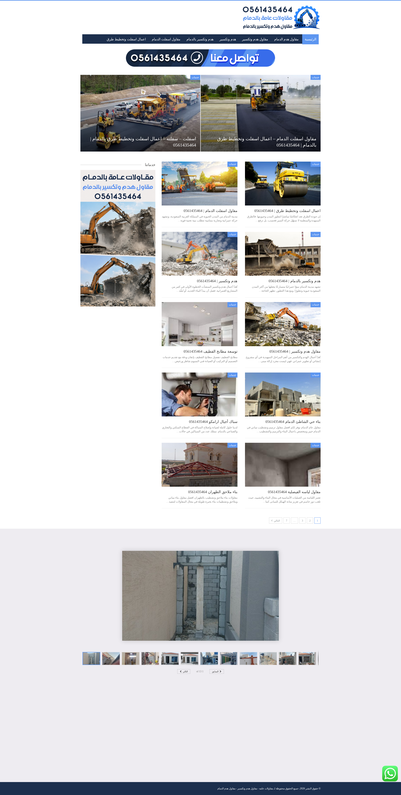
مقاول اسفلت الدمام (166, 39)
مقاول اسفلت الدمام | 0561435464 (210, 211)
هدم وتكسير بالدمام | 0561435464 (295, 281)
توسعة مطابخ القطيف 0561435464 (210, 351)
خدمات (315, 77)
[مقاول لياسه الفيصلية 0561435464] (283, 465)
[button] (112, 658)
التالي (276, 520)
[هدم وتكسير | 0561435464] (199, 254)
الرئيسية (310, 39)
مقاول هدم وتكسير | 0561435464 (295, 351)
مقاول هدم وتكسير (255, 39)
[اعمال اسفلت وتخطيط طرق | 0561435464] (283, 183)
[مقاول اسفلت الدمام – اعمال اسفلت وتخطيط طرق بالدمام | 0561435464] (260, 113)
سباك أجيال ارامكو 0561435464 (213, 422)
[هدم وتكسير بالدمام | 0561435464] (283, 254)
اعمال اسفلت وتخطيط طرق (126, 39)
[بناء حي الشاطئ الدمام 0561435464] (283, 394)
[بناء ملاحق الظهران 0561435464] (199, 465)
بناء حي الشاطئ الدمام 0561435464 (293, 422)
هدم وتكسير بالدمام (200, 39)
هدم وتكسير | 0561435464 (217, 281)
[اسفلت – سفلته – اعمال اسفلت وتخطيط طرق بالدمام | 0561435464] (140, 113)
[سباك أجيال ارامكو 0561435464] (199, 394)
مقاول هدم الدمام (286, 39)
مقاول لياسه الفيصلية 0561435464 (294, 492)
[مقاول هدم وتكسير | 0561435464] (283, 324)
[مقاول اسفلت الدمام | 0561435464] (199, 183)
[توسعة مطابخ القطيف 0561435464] (199, 324)
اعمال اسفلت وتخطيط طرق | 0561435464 (287, 211)
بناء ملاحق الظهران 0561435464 (212, 492)
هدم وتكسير (228, 39)
